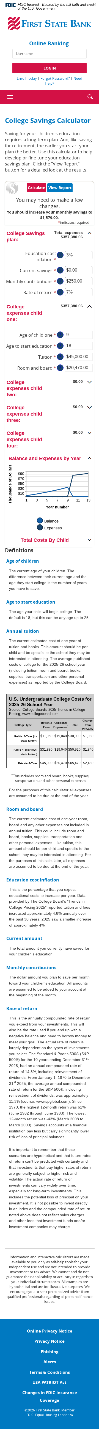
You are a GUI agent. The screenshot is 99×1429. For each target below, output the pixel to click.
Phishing (49, 1352)
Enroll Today (27, 78)
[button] (90, 96)
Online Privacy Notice (49, 1331)
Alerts (49, 1362)
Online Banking (49, 43)
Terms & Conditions (49, 1372)
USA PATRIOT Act (49, 1382)
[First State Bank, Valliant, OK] (49, 26)
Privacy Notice (49, 1341)
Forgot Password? (55, 78)
